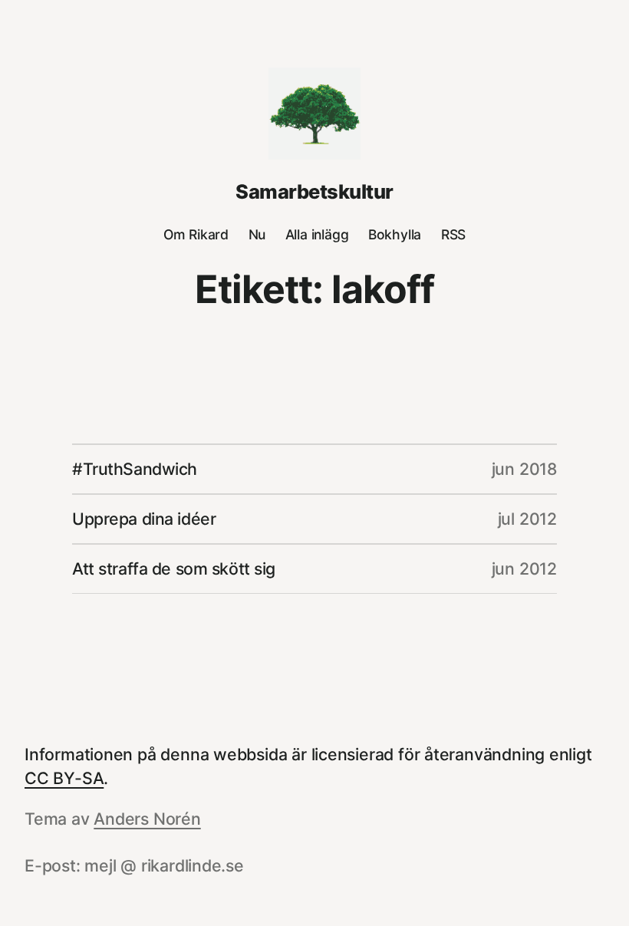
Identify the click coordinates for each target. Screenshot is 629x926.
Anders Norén (147, 819)
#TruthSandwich (134, 469)
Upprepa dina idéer (144, 519)
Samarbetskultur (314, 191)
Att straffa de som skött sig (173, 568)
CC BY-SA (64, 778)
